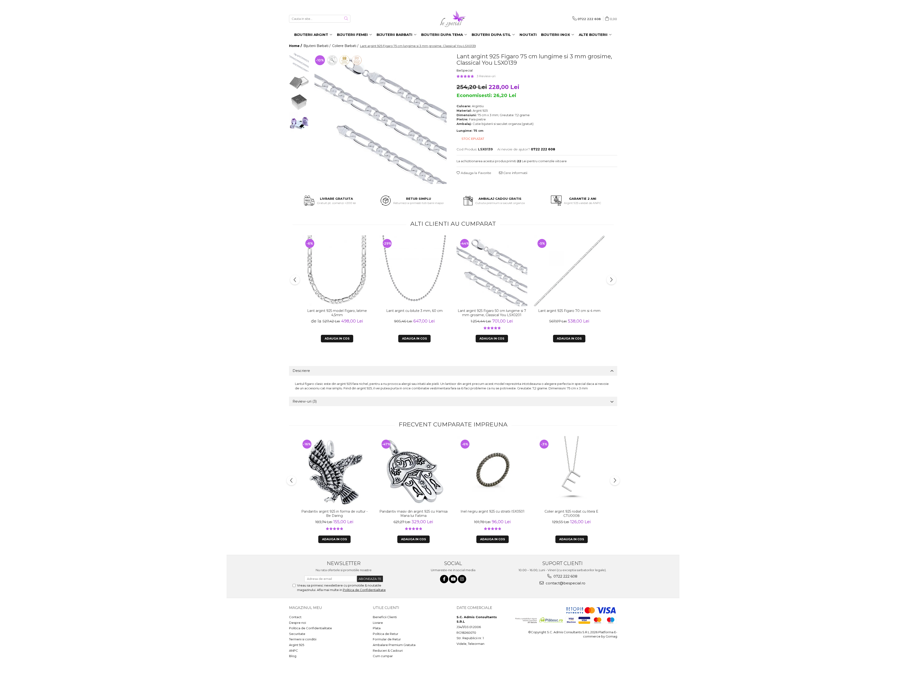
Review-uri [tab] (305, 401)
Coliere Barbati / (345, 46)
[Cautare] (346, 19)
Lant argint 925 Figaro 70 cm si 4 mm (569, 311)
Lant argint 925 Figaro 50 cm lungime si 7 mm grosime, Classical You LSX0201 (492, 313)
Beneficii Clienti (385, 617)
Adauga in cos (414, 338)
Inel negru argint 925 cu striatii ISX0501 (492, 511)
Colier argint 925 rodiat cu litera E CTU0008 (571, 513)
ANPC (293, 650)
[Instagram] (462, 579)
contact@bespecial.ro (565, 583)
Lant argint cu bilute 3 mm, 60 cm (414, 311)
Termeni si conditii (302, 639)
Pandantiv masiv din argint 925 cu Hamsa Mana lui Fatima (413, 513)
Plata (377, 628)
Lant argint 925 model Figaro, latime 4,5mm (337, 313)
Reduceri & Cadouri (388, 650)
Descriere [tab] (301, 370)
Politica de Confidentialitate (364, 590)
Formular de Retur (387, 639)
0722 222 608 (565, 576)
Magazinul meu (305, 607)
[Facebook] (444, 579)
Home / (296, 46)
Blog (292, 656)
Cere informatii (514, 173)
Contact (295, 617)
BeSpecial (465, 70)
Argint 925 (296, 645)
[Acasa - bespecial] (453, 18)
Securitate (297, 634)
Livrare (378, 623)
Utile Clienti (386, 607)
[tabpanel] (380, 118)
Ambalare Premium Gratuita (394, 645)
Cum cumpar (383, 656)
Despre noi (297, 623)
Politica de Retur (385, 634)
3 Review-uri (486, 76)
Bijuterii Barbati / (317, 46)
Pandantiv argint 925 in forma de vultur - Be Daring (334, 513)
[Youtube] (453, 579)
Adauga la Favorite (475, 173)
